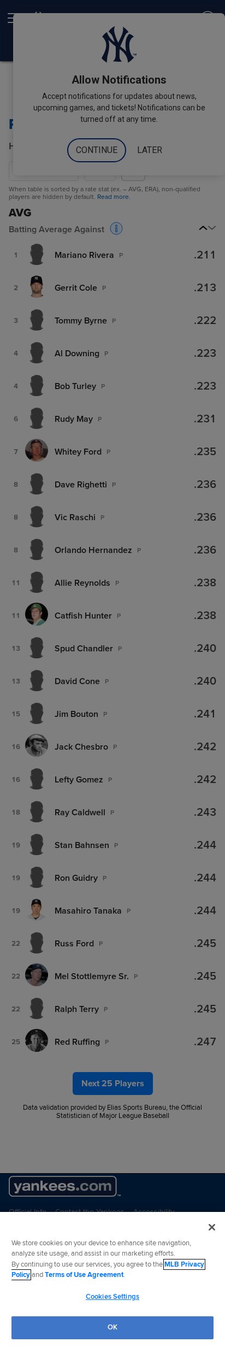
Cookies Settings (112, 1296)
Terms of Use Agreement (84, 1274)
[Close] (212, 1227)
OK (112, 1327)
